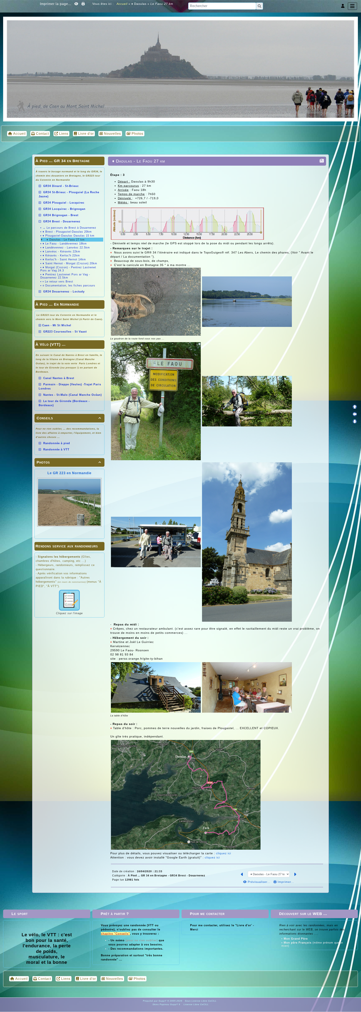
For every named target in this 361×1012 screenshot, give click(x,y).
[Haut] (355, 407)
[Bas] (355, 421)
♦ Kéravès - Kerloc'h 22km (61, 255)
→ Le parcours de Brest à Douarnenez (69, 227)
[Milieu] (355, 414)
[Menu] (352, 6)
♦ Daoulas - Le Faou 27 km (65, 239)
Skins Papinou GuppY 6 (167, 1004)
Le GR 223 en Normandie (69, 473)
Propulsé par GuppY (155, 1001)
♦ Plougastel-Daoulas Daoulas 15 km (68, 235)
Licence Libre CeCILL (196, 1004)
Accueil (122, 3)
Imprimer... (285, 881)
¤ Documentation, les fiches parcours (69, 285)
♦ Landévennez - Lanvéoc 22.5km (66, 247)
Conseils (69, 418)
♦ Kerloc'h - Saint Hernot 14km (64, 259)
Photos (69, 462)
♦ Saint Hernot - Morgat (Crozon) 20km (70, 263)
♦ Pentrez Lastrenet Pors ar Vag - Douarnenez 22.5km (65, 276)
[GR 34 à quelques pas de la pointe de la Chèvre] (180, 68)
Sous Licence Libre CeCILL (201, 1001)
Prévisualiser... (259, 881)
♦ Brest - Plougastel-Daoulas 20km (67, 231)
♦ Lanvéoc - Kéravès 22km (61, 251)
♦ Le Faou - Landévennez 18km (65, 243)
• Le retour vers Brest (58, 281)
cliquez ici (223, 853)
